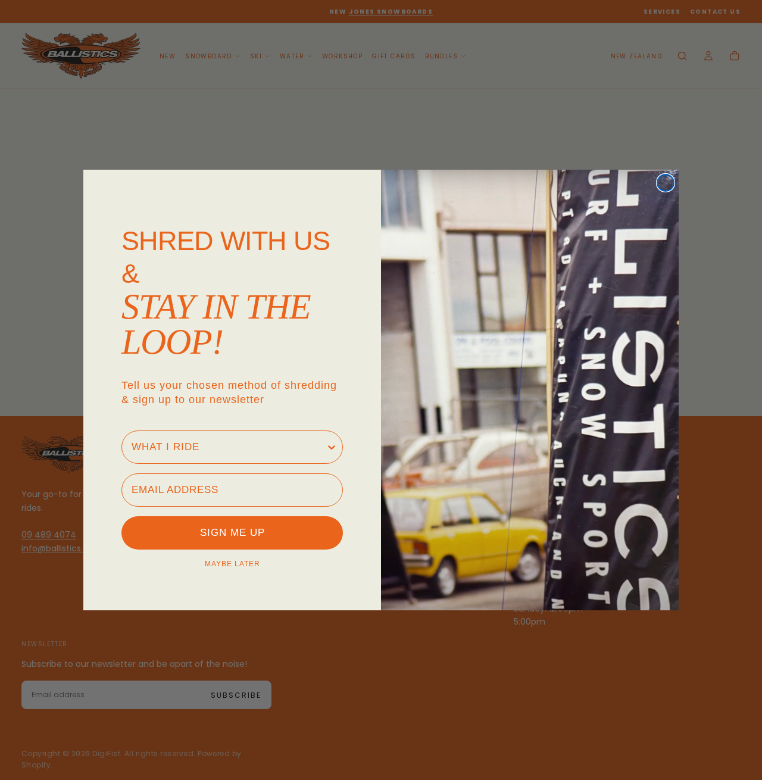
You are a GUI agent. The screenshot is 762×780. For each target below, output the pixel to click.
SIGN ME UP (232, 532)
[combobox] (229, 447)
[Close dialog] (665, 182)
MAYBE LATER (232, 564)
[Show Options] (332, 447)
